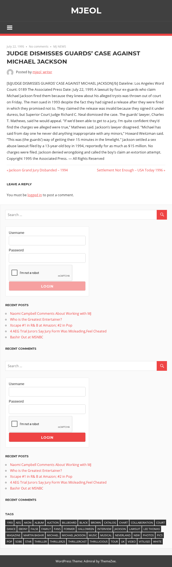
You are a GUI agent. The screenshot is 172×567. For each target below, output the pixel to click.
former (69, 529)
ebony (23, 529)
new (137, 535)
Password (16, 250)
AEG (18, 522)
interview (104, 529)
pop (9, 541)
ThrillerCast (77, 541)
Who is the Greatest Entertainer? (36, 319)
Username (16, 233)
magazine (13, 535)
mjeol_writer (42, 72)
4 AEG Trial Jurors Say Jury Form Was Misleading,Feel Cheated (58, 331)
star (28, 541)
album (39, 522)
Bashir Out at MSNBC (26, 337)
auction (53, 522)
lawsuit (134, 529)
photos (148, 535)
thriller (41, 541)
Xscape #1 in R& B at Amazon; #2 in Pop (41, 325)
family (46, 529)
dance (11, 529)
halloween (86, 529)
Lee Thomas (151, 529)
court (160, 522)
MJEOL (86, 10)
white (157, 541)
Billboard (69, 522)
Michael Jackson (74, 535)
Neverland (122, 535)
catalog (110, 522)
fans (57, 529)
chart (123, 522)
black (83, 522)
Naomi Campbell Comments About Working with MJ (50, 313)
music (93, 535)
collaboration (142, 522)
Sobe (18, 541)
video (132, 541)
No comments (38, 46)
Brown (96, 522)
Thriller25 (57, 541)
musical (106, 535)
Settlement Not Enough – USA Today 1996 (130, 170)
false (34, 529)
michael (53, 535)
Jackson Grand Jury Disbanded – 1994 (38, 170)
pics (160, 535)
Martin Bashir (33, 535)
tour (114, 541)
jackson (120, 529)
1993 (10, 522)
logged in (34, 195)
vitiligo (144, 541)
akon (27, 522)
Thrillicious (99, 541)
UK (123, 541)
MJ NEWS (59, 46)
